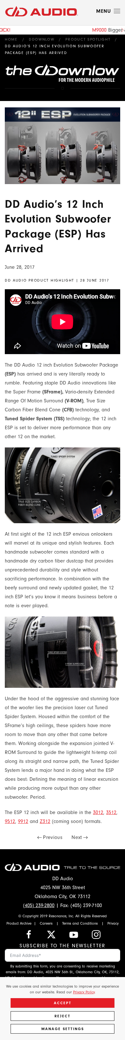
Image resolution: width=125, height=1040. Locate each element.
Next (76, 837)
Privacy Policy (84, 992)
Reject (62, 1016)
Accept (62, 1003)
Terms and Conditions (80, 923)
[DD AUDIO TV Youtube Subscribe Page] (74, 934)
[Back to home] (42, 11)
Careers (46, 923)
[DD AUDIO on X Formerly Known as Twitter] (51, 934)
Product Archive (18, 923)
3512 (111, 812)
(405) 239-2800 (38, 905)
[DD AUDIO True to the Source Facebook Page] (29, 934)
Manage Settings (62, 1029)
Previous (53, 837)
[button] (108, 11)
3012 (98, 812)
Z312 (45, 821)
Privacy (113, 923)
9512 (10, 821)
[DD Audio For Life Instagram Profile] (96, 934)
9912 (23, 821)
